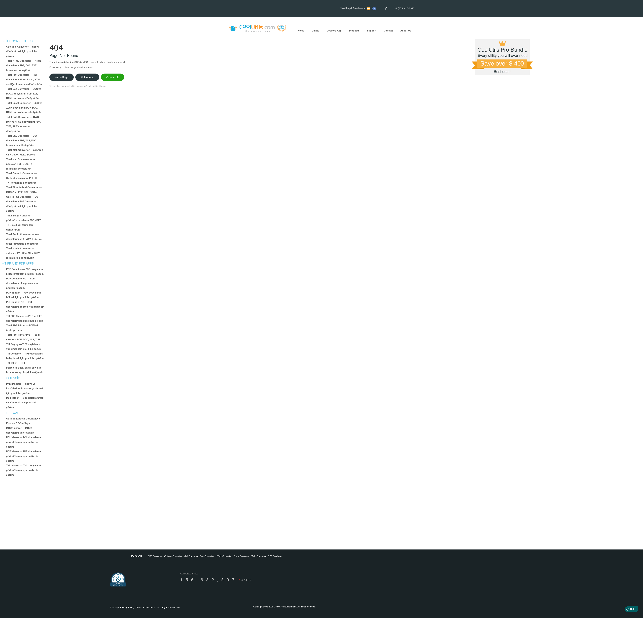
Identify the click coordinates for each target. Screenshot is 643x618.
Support (371, 30)
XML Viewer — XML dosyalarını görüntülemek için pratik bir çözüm (24, 470)
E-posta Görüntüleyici (18, 423)
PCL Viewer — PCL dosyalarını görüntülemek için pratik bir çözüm (23, 442)
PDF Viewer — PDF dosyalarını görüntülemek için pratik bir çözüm (23, 456)
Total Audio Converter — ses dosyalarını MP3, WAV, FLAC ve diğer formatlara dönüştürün (24, 239)
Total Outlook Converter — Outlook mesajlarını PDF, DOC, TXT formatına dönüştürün (23, 178)
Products (354, 30)
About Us (405, 30)
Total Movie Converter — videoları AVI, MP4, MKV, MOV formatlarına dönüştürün (23, 253)
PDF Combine (274, 556)
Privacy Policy (127, 607)
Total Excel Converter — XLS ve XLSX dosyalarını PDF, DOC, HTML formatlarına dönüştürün (24, 107)
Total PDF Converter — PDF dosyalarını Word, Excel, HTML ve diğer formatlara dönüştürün (24, 79)
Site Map (114, 607)
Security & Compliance (168, 607)
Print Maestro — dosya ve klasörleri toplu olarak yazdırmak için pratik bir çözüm (24, 388)
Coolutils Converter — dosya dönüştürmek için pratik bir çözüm (22, 51)
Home (301, 30)
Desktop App (334, 30)
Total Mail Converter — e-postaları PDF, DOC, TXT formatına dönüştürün (20, 163)
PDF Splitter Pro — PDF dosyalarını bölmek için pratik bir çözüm (25, 306)
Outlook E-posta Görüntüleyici (23, 418)
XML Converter (258, 556)
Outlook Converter (173, 556)
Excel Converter (241, 556)
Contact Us (112, 77)
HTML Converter (224, 556)
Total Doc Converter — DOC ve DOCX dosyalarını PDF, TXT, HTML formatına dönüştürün (23, 93)
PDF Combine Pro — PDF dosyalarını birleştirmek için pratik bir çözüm (22, 283)
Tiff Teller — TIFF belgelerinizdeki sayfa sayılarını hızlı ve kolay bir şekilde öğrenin (24, 367)
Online (315, 30)
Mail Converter (191, 556)
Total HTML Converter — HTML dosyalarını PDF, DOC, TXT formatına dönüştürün (24, 65)
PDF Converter (155, 556)
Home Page (61, 77)
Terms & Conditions (145, 607)
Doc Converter (207, 556)
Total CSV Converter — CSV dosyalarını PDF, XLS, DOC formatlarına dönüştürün (22, 140)
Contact (388, 30)
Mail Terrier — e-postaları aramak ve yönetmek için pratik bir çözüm (25, 402)
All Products (87, 77)
